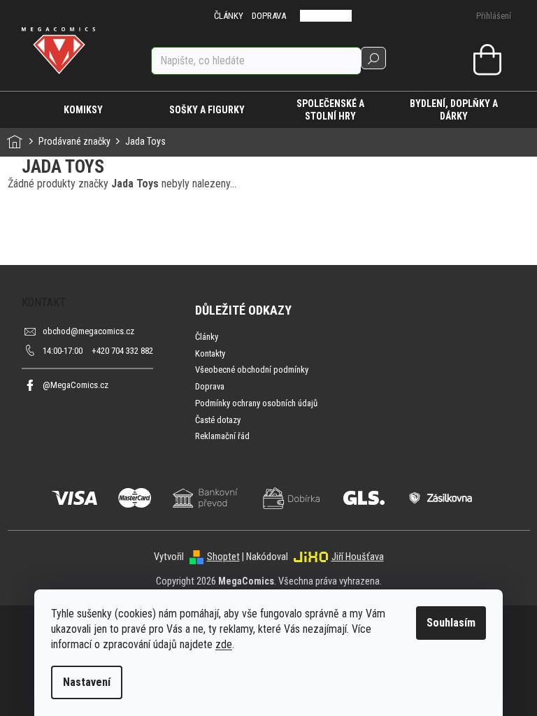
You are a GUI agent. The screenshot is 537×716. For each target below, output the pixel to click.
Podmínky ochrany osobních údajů (256, 403)
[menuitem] (83, 110)
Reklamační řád (222, 436)
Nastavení (86, 682)
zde (223, 644)
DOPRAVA (269, 15)
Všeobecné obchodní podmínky (251, 369)
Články (206, 336)
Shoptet (223, 557)
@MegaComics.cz (75, 385)
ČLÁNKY (228, 15)
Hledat (373, 58)
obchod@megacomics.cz (88, 331)
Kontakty (210, 353)
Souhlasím (451, 622)
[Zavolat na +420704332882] (316, 15)
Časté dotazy (218, 420)
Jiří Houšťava (357, 557)
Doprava (209, 386)
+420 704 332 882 (98, 350)
